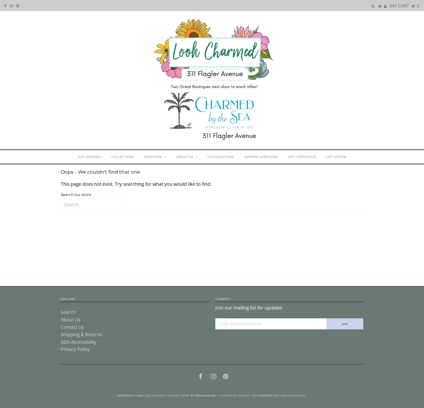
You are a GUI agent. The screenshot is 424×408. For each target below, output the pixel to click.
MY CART (405, 6)
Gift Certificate (302, 157)
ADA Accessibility (79, 342)
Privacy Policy (75, 349)
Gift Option (336, 157)
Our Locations (220, 157)
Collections (122, 157)
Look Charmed (154, 395)
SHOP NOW (153, 157)
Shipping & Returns (261, 157)
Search (68, 312)
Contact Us (72, 327)
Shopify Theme (179, 395)
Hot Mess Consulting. (290, 395)
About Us (184, 157)
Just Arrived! (89, 157)
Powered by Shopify (235, 395)
